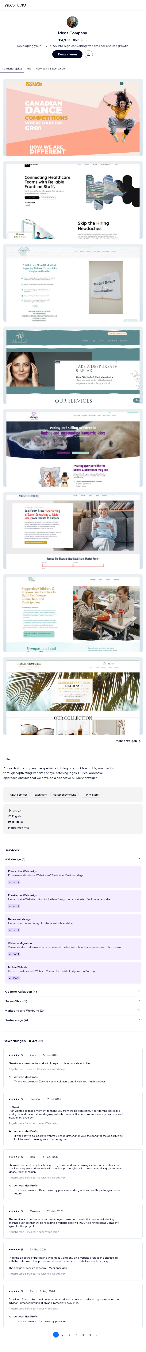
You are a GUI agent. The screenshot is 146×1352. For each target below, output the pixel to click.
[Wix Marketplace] (15, 5)
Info (29, 68)
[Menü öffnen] (139, 5)
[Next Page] (97, 1335)
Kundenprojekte (12, 68)
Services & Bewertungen (51, 68)
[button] (73, 117)
